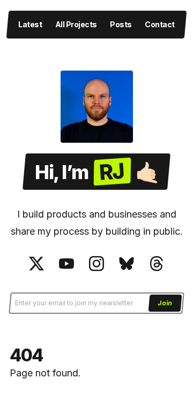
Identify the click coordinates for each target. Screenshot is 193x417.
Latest (30, 24)
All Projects (76, 24)
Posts (121, 24)
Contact (160, 24)
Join (165, 302)
